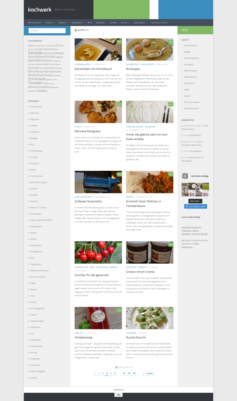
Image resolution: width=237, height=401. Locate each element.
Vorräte (113, 22)
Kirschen (46, 60)
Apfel (30, 45)
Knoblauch (56, 61)
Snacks (33, 302)
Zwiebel (41, 91)
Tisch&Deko (149, 127)
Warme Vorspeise (191, 102)
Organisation (139, 22)
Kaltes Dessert (190, 77)
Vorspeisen (35, 359)
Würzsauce (35, 365)
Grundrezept (132, 64)
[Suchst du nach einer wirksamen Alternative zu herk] (191, 186)
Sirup (32, 296)
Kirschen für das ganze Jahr (92, 275)
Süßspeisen (76, 22)
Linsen (52, 64)
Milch (31, 71)
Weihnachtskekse (39, 87)
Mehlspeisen (36, 245)
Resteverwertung (39, 75)
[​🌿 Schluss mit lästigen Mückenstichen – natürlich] (185, 193)
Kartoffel (34, 60)
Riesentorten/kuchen (39, 270)
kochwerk (39, 9)
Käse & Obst (189, 83)
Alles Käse (34, 113)
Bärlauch (43, 46)
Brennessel (36, 46)
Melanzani (59, 68)
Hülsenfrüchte (45, 57)
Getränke (100, 22)
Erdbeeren (31, 49)
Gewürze (47, 53)
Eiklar (61, 45)
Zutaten (49, 22)
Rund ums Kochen (159, 22)
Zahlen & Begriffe (37, 371)
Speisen (62, 22)
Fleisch (78, 127)
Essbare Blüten (42, 49)
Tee (32, 333)
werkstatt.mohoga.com (191, 227)
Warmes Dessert (191, 108)
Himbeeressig (83, 337)
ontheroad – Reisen (190, 230)
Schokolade (37, 79)
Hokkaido (58, 53)
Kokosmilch (31, 64)
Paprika (53, 71)
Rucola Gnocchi (136, 337)
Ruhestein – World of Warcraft (195, 234)
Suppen (33, 314)
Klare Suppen (146, 64)
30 (134, 373)
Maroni (42, 68)
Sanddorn (58, 75)
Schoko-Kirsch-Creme (140, 272)
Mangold (57, 64)
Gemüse (129, 197)
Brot (90, 22)
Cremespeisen (36, 151)
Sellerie (49, 80)
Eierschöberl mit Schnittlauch (93, 69)
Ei (57, 45)
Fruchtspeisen (36, 176)
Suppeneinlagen (82, 64)
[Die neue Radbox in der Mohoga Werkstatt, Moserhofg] (198, 193)
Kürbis (45, 64)
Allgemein (131, 333)
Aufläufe (34, 125)
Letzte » (150, 373)
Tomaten (35, 83)
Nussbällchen (195, 135)
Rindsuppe (133, 69)
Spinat (54, 80)
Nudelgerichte (36, 251)
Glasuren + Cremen (38, 207)
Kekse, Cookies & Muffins (41, 220)
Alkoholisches (81, 267)
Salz (53, 75)
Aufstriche (131, 267)
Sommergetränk (37, 308)
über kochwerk (34, 22)
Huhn (31, 56)
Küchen (124, 22)
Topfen (46, 83)
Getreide (35, 52)
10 (124, 373)
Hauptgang (189, 64)
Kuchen (33, 239)
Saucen (33, 289)
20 (129, 373)
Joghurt (59, 57)
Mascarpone (49, 68)
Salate (33, 283)
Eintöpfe (34, 157)
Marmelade (33, 67)
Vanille (52, 84)
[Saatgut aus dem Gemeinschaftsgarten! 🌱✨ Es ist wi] (198, 186)
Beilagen (34, 138)
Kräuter (39, 64)
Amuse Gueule (190, 45)
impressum (118, 389)
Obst (92, 267)
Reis (59, 71)
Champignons (51, 46)
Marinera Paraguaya (87, 131)
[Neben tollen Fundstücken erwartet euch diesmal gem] (205, 193)
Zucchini (32, 91)
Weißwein (54, 87)
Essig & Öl (79, 333)
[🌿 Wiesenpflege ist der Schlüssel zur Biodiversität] (205, 186)
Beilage (187, 52)
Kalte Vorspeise (190, 70)
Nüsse (38, 71)
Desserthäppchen (191, 58)
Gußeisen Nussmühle (88, 201)
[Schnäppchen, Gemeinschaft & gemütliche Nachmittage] (191, 193)
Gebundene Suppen (38, 182)
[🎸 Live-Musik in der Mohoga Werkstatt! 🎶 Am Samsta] (185, 186)
